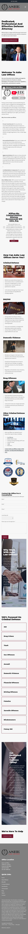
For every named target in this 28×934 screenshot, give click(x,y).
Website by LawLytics (6, 927)
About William (5, 880)
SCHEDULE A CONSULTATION (10, 40)
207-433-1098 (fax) (6, 869)
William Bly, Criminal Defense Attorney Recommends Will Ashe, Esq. (14, 217)
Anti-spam (18, 924)
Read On (13, 241)
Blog (3, 891)
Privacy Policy (11, 924)
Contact (3, 895)
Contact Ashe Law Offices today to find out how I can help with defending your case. (14, 450)
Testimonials (5, 888)
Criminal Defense (6, 884)
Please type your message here (8, 521)
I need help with (5, 515)
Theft (8, 444)
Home (3, 877)
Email (3, 504)
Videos (3, 893)
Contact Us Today (7, 836)
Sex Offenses (10, 437)
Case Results (5, 886)
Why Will (4, 882)
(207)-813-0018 (5, 868)
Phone (3, 509)
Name (3, 499)
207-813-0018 (14, 1)
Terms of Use (4, 924)
